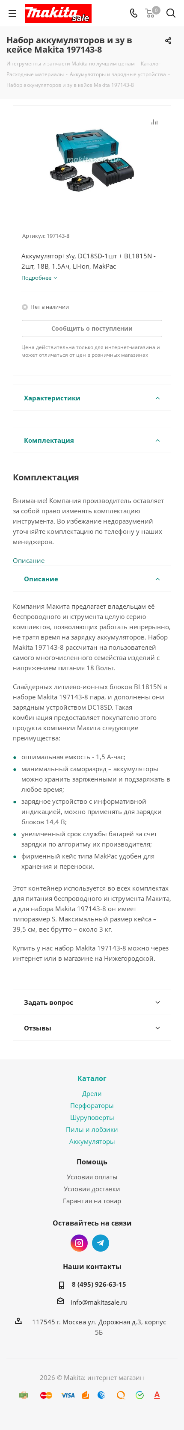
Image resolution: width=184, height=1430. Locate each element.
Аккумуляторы (92, 1141)
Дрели (92, 1093)
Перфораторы (92, 1105)
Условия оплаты (92, 1176)
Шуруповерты (92, 1117)
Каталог (92, 1078)
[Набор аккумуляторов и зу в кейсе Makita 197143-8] (92, 159)
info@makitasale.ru (99, 1302)
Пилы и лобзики (92, 1129)
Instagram (79, 1243)
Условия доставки (92, 1188)
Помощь (92, 1162)
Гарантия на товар (92, 1200)
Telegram (100, 1243)
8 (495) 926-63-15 (99, 1284)
